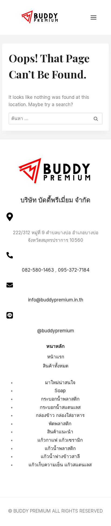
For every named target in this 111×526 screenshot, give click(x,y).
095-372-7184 (73, 270)
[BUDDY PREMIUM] (40, 17)
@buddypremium (55, 330)
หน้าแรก (55, 356)
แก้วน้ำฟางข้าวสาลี (60, 456)
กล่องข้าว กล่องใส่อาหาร (60, 415)
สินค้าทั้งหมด (55, 366)
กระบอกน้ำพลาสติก (60, 399)
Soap (60, 390)
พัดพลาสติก (60, 423)
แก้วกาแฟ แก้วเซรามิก (60, 440)
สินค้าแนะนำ (60, 431)
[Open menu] (96, 17)
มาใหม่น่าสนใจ (60, 382)
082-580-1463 (38, 270)
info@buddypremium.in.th (55, 299)
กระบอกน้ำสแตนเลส (60, 407)
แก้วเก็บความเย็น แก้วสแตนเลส (60, 464)
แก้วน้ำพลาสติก (60, 448)
